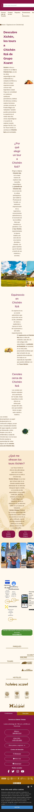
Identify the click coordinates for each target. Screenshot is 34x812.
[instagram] (18, 771)
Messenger (17, 763)
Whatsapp (18, 753)
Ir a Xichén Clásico (25, 534)
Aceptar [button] (17, 807)
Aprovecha (11, 619)
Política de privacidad (10, 804)
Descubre (8, 601)
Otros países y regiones (16, 745)
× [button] (31, 787)
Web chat (18, 758)
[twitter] (14, 771)
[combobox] (28, 787)
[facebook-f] (10, 771)
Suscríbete (17, 634)
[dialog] (17, 798)
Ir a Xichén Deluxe (8, 534)
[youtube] (23, 771)
